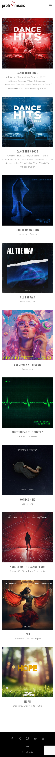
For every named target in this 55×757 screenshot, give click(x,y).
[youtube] (35, 740)
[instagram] (27, 738)
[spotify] (43, 738)
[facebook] (12, 738)
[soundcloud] (27, 746)
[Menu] (50, 4)
